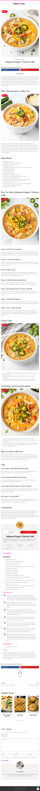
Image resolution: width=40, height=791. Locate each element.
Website (30, 754)
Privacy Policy (23, 787)
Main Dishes (18, 59)
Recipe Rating (4, 734)
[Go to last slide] (2, 708)
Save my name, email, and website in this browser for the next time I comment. (19, 757)
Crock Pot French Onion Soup (8, 684)
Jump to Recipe (20, 73)
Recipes (23, 59)
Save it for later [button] (29, 532)
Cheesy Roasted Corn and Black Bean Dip (7, 715)
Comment (4, 739)
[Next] (37, 708)
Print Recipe (11, 532)
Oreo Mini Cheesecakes (33, 684)
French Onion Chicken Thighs (33, 715)
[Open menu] (38, 3)
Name (3, 754)
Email (16, 754)
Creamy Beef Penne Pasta (20, 715)
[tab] (18, 720)
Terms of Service (17, 787)
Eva (17, 64)
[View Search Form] (1, 3)
